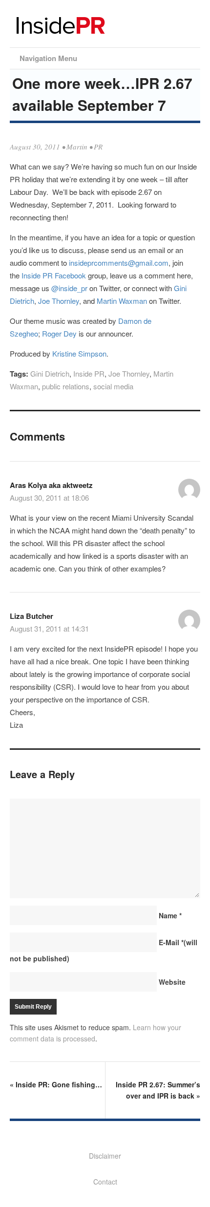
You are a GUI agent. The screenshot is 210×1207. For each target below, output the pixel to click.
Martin (76, 146)
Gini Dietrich (49, 373)
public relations (65, 386)
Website (172, 982)
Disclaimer (105, 1156)
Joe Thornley (58, 301)
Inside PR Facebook (53, 275)
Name (170, 915)
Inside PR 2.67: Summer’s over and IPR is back (158, 1090)
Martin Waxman (122, 301)
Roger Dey (59, 333)
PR (98, 146)
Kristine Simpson (79, 353)
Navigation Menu (48, 58)
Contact (105, 1181)
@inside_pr (69, 288)
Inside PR (89, 373)
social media (113, 386)
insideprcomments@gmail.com (118, 262)
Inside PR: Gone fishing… (56, 1084)
